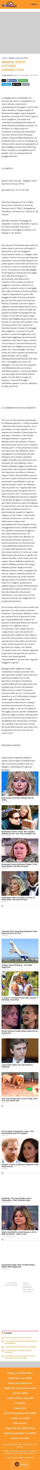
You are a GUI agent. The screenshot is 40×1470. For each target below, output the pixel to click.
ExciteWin (20, 1403)
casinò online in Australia (20, 1398)
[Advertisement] (20, 33)
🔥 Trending (7, 1333)
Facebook (13, 80)
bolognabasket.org (9, 75)
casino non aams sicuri (20, 1383)
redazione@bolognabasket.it (23, 1457)
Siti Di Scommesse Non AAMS (20, 1413)
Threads (17, 84)
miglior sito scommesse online (20, 1388)
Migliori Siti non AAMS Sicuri (20, 1428)
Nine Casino (20, 1423)
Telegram (7, 84)
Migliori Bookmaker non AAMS (20, 1433)
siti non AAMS (20, 1393)
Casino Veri (20, 1408)
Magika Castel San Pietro (18, 58)
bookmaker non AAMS (20, 1378)
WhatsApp (23, 80)
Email (27, 84)
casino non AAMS (20, 1418)
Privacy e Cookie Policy (20, 1373)
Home (4, 58)
